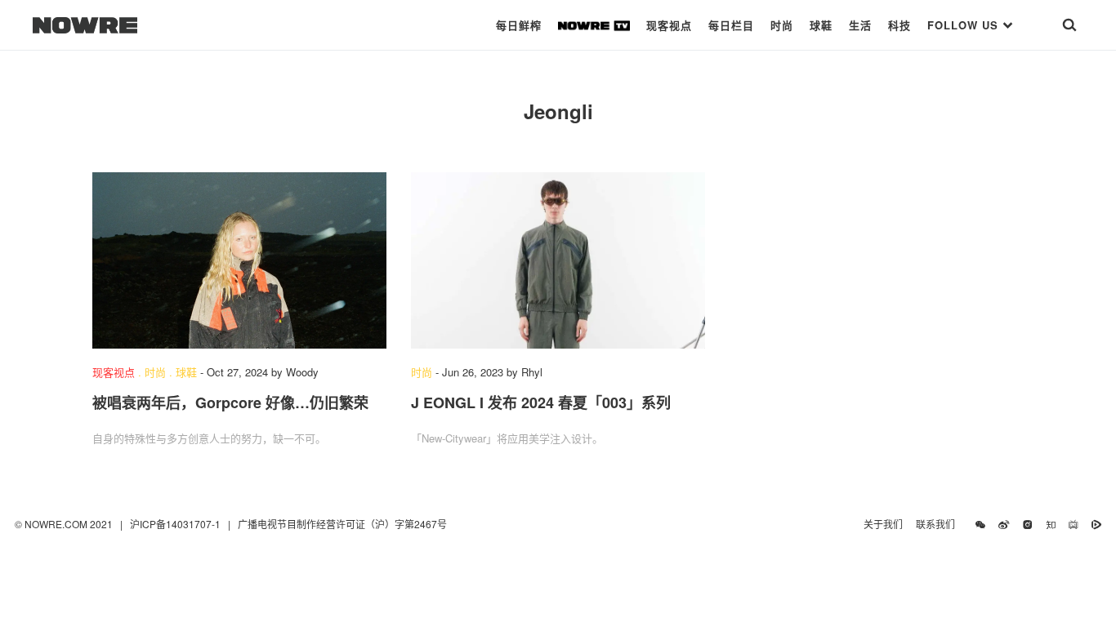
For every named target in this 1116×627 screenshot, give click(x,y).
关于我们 (883, 524)
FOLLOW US (964, 25)
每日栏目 (731, 25)
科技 (899, 25)
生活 (860, 25)
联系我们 (939, 524)
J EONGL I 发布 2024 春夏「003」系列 (541, 402)
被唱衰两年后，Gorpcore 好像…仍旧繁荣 (230, 402)
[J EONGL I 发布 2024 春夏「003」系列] (558, 260)
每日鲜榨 (519, 25)
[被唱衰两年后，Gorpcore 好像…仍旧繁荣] (239, 260)
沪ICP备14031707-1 (176, 524)
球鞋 (821, 25)
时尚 (781, 25)
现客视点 (669, 25)
